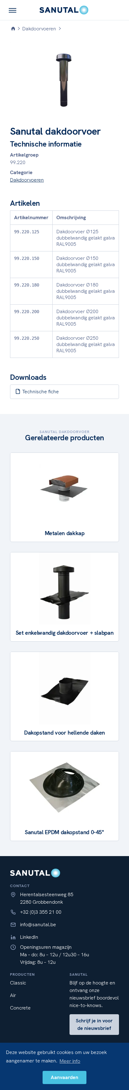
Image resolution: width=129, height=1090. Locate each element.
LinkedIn (29, 937)
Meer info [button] (69, 1061)
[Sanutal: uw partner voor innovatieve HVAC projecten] (64, 10)
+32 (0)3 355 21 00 (40, 912)
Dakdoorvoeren (27, 180)
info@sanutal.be (38, 924)
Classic (18, 982)
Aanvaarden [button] (64, 1077)
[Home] (13, 29)
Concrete (20, 1008)
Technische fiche (40, 391)
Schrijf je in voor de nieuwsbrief (94, 1024)
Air (13, 995)
